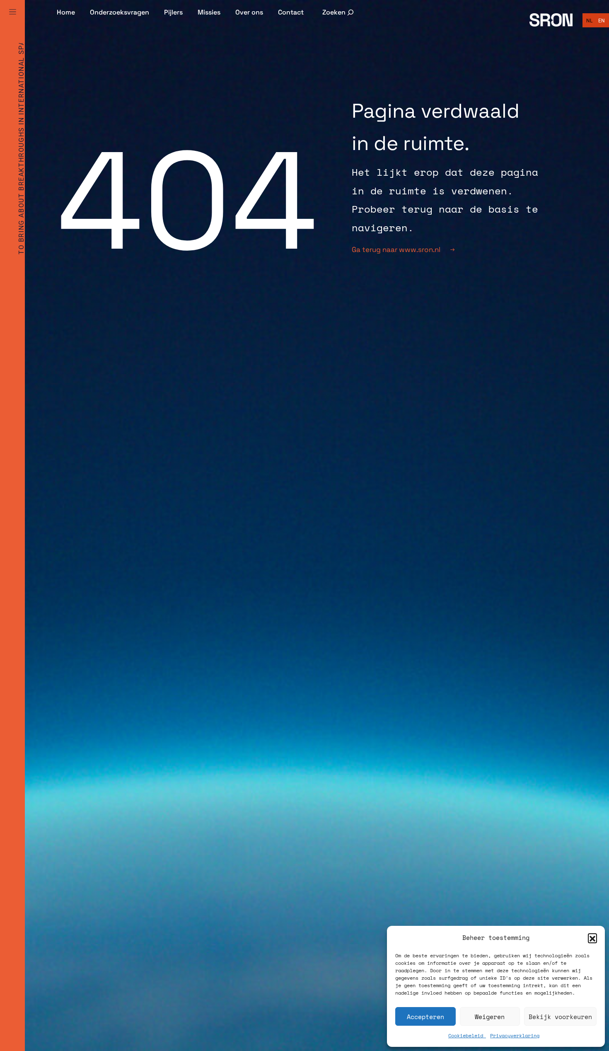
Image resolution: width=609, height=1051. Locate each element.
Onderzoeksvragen (119, 12)
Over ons (249, 12)
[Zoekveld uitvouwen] (339, 12)
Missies (209, 12)
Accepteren (425, 1016)
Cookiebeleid (467, 1035)
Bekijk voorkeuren (560, 1016)
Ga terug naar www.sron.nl (396, 249)
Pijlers (173, 12)
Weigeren (490, 1016)
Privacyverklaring (514, 1035)
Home (66, 12)
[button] (592, 938)
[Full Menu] (12, 21)
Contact (291, 12)
